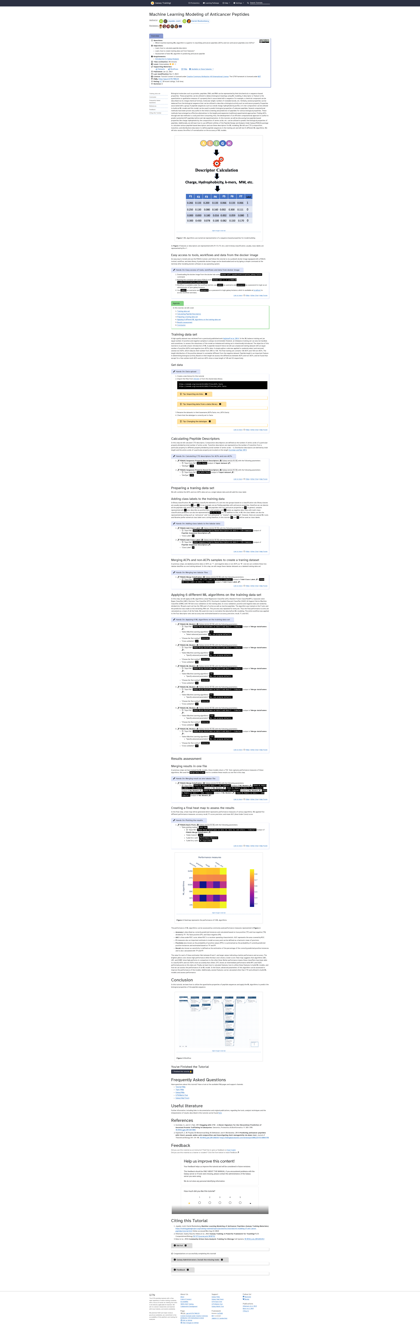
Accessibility (184, 1301)
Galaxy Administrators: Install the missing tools (198, 1260)
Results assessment (184, 322)
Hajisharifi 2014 (231, 338)
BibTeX (180, 1246)
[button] (186, 1245)
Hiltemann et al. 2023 (250, 1306)
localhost (257, 290)
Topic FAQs (180, 1090)
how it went (231, 1150)
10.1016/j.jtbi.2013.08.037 (210, 1138)
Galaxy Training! (163, 3)
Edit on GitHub (187, 1320)
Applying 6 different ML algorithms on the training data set (199, 320)
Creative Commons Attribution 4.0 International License (208, 77)
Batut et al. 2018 (248, 1308)
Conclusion (152, 97)
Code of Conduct (185, 1299)
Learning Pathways (212, 3)
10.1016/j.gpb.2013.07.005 (186, 1130)
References (152, 106)
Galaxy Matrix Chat (218, 1306)
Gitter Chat (254, 295)
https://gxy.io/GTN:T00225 (169, 79)
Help (226, 3)
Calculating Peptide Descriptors (189, 314)
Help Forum (263, 295)
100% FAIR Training (186, 1304)
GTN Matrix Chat (182, 1095)
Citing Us (246, 1311)
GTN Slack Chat (217, 1301)
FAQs (185, 69)
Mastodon (248, 1297)
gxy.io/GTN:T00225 (193, 1313)
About (182, 1297)
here (220, 1113)
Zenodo (196, 379)
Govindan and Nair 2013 (238, 450)
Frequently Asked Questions (154, 101)
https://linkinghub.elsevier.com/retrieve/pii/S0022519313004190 (244, 1138)
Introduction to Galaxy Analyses (167, 59)
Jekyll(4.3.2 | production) (219, 1318)
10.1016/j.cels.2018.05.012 (254, 1239)
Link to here (238, 295)
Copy (264, 383)
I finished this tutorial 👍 (182, 1071)
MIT (259, 77)
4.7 (161, 81)
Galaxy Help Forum (182, 1098)
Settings (238, 3)
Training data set (154, 93)
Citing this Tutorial (155, 113)
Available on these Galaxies (201, 69)
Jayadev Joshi (174, 21)
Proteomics (195, 3)
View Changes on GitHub (190, 1323)
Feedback (152, 109)
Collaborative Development (188, 1306)
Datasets (161, 69)
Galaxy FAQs (180, 1092)
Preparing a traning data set (187, 317)
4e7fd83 (220, 1313)
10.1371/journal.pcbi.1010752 (204, 1236)
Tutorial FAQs (181, 1087)
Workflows (174, 69)
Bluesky (246, 1299)
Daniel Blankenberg (200, 21)
